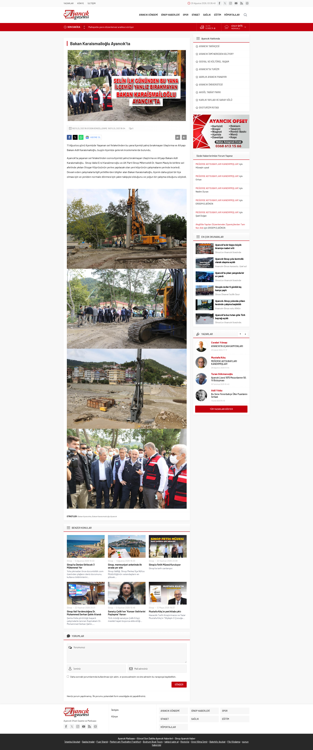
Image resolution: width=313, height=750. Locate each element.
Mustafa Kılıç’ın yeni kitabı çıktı (165, 611)
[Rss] (241, 3)
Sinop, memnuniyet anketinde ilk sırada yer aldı (125, 566)
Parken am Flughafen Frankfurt (125, 741)
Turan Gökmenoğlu (222, 357)
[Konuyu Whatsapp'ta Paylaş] (81, 137)
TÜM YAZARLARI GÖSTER (221, 409)
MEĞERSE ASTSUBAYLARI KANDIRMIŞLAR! (217, 164)
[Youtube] (236, 3)
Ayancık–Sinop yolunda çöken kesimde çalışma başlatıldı (230, 303)
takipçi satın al (171, 741)
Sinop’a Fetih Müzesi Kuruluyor (165, 564)
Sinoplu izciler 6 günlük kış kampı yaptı (228, 289)
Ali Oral (215, 391)
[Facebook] (219, 3)
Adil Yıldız (216, 374)
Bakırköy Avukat (217, 741)
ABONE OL (95, 137)
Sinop (69, 561)
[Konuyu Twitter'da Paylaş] (75, 137)
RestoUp (184, 741)
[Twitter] (225, 3)
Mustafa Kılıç (218, 341)
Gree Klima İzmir (199, 741)
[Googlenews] (247, 3)
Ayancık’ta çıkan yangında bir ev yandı (229, 275)
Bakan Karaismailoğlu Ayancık (104, 516)
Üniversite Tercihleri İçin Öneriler (227, 395)
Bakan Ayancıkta (84, 516)
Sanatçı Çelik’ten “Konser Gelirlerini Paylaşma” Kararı (126, 613)
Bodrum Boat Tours (153, 741)
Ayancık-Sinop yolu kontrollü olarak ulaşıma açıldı (229, 261)
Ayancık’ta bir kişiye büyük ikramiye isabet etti (228, 246)
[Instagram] (230, 3)
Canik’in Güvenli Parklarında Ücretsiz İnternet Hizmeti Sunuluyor (119, 27)
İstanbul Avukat (72, 741)
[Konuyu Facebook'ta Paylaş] (69, 137)
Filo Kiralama (233, 741)
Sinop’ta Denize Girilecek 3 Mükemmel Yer (81, 566)
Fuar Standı (102, 741)
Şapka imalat (88, 741)
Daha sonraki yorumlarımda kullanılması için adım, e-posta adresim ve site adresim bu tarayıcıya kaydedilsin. (123, 676)
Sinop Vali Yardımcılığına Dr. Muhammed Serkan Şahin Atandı (84, 613)
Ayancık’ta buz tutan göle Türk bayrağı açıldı (230, 317)
